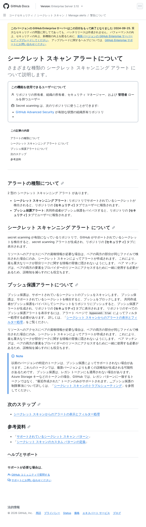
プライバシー (52, 512)
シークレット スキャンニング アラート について (59, 227)
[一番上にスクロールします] (137, 518)
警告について (98, 15)
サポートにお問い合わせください (31, 480)
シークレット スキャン (50, 15)
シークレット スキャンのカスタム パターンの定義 (51, 442)
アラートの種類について (33, 183)
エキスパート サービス (96, 512)
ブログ (117, 512)
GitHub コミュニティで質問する (30, 474)
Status (67, 512)
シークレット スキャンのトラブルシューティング (88, 386)
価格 (76, 512)
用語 (38, 512)
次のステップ (22, 404)
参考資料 (17, 426)
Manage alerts (77, 15)
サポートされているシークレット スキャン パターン (53, 436)
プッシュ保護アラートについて (41, 284)
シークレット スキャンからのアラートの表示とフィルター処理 (57, 414)
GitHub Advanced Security (35, 112)
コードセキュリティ (21, 15)
